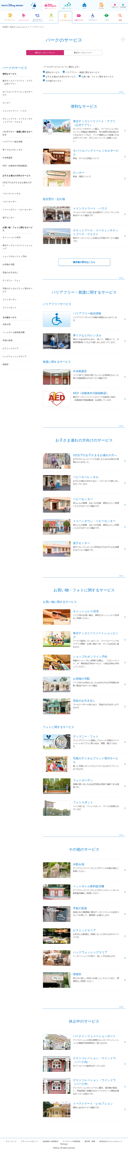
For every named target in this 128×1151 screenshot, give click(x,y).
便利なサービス (53, 72)
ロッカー (6, 102)
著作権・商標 (90, 1141)
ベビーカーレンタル (11, 193)
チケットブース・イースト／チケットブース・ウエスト (17, 120)
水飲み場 (6, 324)
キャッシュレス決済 (11, 237)
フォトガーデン (9, 299)
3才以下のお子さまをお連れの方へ (17, 184)
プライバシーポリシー (29, 1141)
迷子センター (8, 217)
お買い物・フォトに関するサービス (98, 76)
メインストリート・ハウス (14, 110)
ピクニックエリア (10, 348)
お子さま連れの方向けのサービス (61, 76)
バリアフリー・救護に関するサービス (83, 72)
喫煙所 (5, 364)
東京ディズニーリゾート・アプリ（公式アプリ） (17, 82)
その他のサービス (54, 80)
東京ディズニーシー (83, 52)
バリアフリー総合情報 (12, 141)
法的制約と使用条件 (50, 1141)
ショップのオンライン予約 (14, 256)
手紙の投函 (7, 340)
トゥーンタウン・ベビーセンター (17, 209)
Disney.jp (64, 1144)
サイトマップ (11, 1141)
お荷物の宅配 (8, 264)
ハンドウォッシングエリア (14, 356)
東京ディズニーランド (45, 52)
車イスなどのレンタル (12, 149)
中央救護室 (7, 157)
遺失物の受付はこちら (84, 262)
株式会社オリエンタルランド (111, 1141)
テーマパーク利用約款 (71, 1141)
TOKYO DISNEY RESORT (12, 5)
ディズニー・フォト (11, 280)
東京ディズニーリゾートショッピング (17, 247)
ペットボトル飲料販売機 (13, 332)
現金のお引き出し (10, 272)
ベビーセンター (9, 201)
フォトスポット (9, 307)
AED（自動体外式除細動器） (15, 165)
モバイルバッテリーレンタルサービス (17, 93)
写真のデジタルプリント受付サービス (17, 290)
